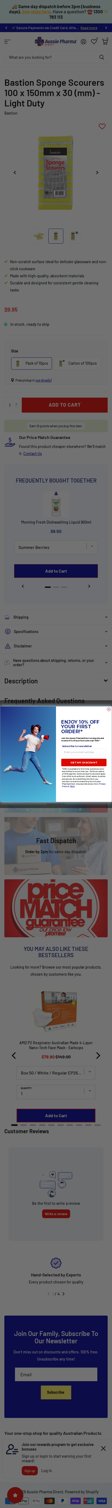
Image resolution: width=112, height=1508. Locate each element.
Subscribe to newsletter (77, 746)
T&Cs (72, 786)
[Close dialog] (109, 709)
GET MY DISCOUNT (83, 762)
